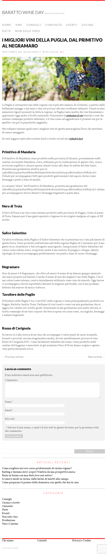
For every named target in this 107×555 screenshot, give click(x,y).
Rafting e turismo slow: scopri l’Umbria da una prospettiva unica (38, 472)
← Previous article (13, 356)
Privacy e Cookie (81, 540)
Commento (11, 380)
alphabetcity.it (76, 139)
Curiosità (53, 24)
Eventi (71, 24)
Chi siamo (8, 540)
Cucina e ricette (11, 503)
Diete (6, 31)
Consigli (33, 24)
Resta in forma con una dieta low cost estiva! (27, 475)
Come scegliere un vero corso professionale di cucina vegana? (37, 468)
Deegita (15, 548)
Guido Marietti (33, 52)
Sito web (10, 419)
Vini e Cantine (51, 52)
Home (6, 24)
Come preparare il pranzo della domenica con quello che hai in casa (40, 482)
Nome (8, 402)
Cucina (87, 24)
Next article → (96, 356)
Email (8, 410)
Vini (18, 24)
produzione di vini (74, 115)
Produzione (8, 520)
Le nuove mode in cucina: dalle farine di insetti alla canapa (35, 479)
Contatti (42, 540)
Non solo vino (27, 31)
